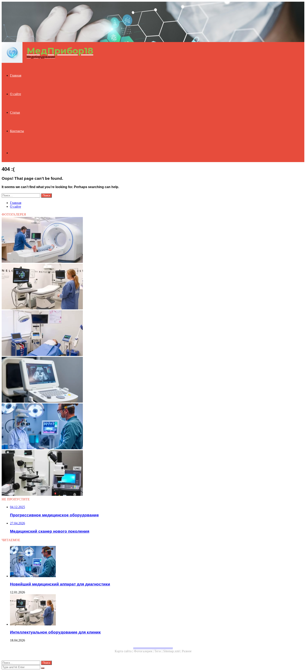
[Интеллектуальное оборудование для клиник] (126, 287)
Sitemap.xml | (172, 651)
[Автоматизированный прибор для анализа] (126, 473)
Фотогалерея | (144, 651)
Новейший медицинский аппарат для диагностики (60, 584)
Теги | (158, 651)
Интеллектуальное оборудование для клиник (55, 632)
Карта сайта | (124, 651)
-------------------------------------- (153, 647)
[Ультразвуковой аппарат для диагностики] (126, 380)
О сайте (15, 94)
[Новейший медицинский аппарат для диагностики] (126, 426)
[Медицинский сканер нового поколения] (126, 240)
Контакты (17, 131)
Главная (15, 75)
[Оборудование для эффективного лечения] (126, 333)
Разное (187, 651)
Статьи (15, 112)
